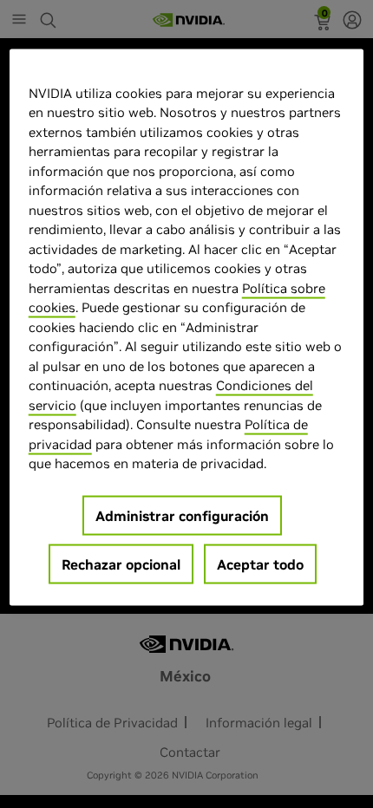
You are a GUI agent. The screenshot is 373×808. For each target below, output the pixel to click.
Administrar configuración (182, 515)
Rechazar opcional (121, 563)
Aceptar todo (260, 563)
